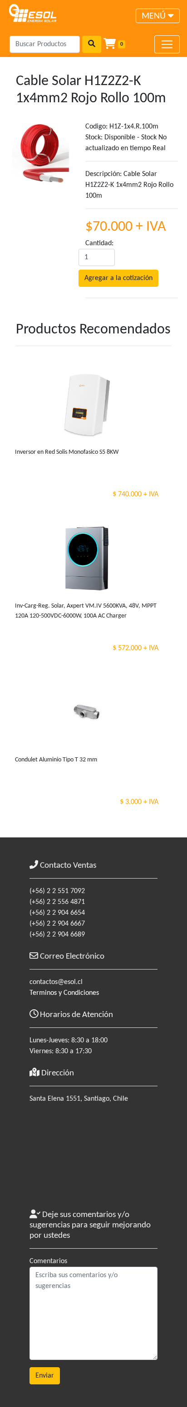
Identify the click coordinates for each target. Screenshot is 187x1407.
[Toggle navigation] (167, 44)
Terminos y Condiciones (64, 993)
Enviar (44, 1375)
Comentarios (48, 1261)
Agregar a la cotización (118, 278)
